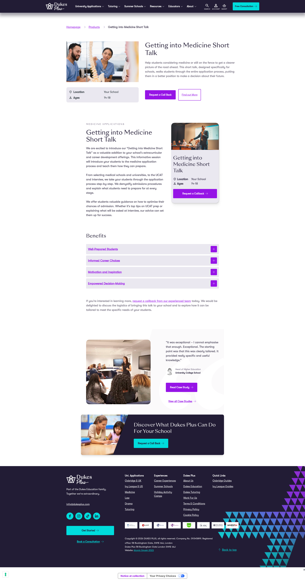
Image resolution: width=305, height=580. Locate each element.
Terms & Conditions (194, 503)
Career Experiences (165, 480)
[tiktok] (87, 516)
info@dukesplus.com (78, 504)
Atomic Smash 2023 (144, 550)
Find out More (189, 94)
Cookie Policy (191, 515)
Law (127, 497)
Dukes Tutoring (191, 492)
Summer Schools (163, 486)
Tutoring (129, 509)
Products (94, 27)
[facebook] (69, 516)
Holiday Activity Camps (163, 494)
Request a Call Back (160, 94)
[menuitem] (138, 481)
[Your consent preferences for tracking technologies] (6, 574)
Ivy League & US (134, 486)
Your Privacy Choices (163, 575)
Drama (128, 503)
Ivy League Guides (223, 486)
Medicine (130, 492)
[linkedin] (96, 516)
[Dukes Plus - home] (56, 6)
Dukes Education (192, 486)
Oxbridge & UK (133, 480)
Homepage (73, 27)
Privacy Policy (191, 509)
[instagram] (78, 516)
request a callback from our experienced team (161, 301)
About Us (188, 480)
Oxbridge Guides (222, 480)
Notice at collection (132, 575)
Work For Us (190, 497)
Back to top (229, 549)
